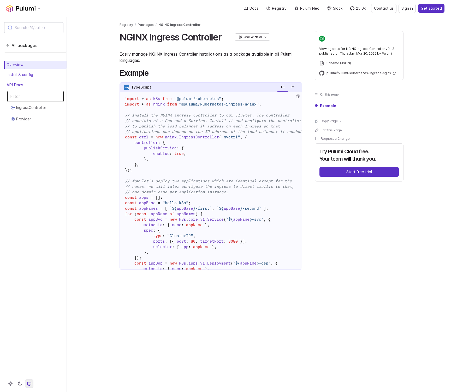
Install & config (20, 74)
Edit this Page (331, 130)
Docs (254, 8)
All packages (24, 45)
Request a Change (335, 139)
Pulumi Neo (309, 8)
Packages (146, 25)
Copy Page (329, 121)
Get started (431, 8)
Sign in (407, 8)
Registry (279, 8)
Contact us (384, 8)
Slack (337, 8)
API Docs (15, 84)
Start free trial (359, 171)
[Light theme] (10, 383)
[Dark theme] (20, 383)
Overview (15, 64)
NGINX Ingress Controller (179, 25)
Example (328, 105)
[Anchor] (225, 36)
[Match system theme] (29, 383)
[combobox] (33, 27)
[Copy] (297, 96)
